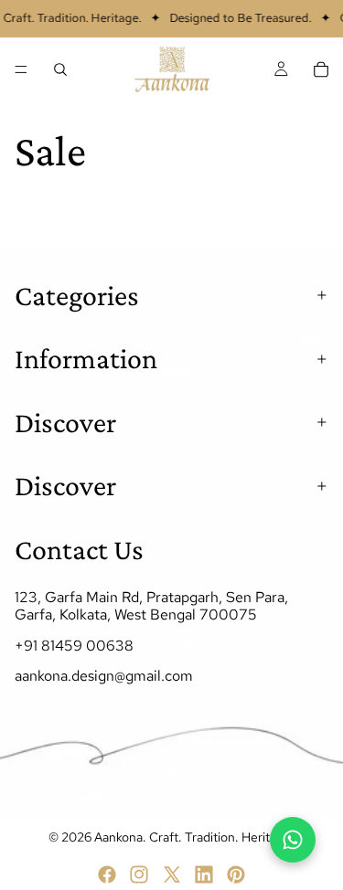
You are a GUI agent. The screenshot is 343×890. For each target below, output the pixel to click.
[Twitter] (172, 874)
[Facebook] (107, 874)
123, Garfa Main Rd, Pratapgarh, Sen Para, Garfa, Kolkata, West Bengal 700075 (151, 606)
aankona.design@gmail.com (104, 674)
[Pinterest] (236, 874)
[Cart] (321, 69)
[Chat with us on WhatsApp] (293, 840)
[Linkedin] (204, 874)
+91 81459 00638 (74, 644)
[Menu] (21, 69)
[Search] (60, 69)
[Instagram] (139, 874)
